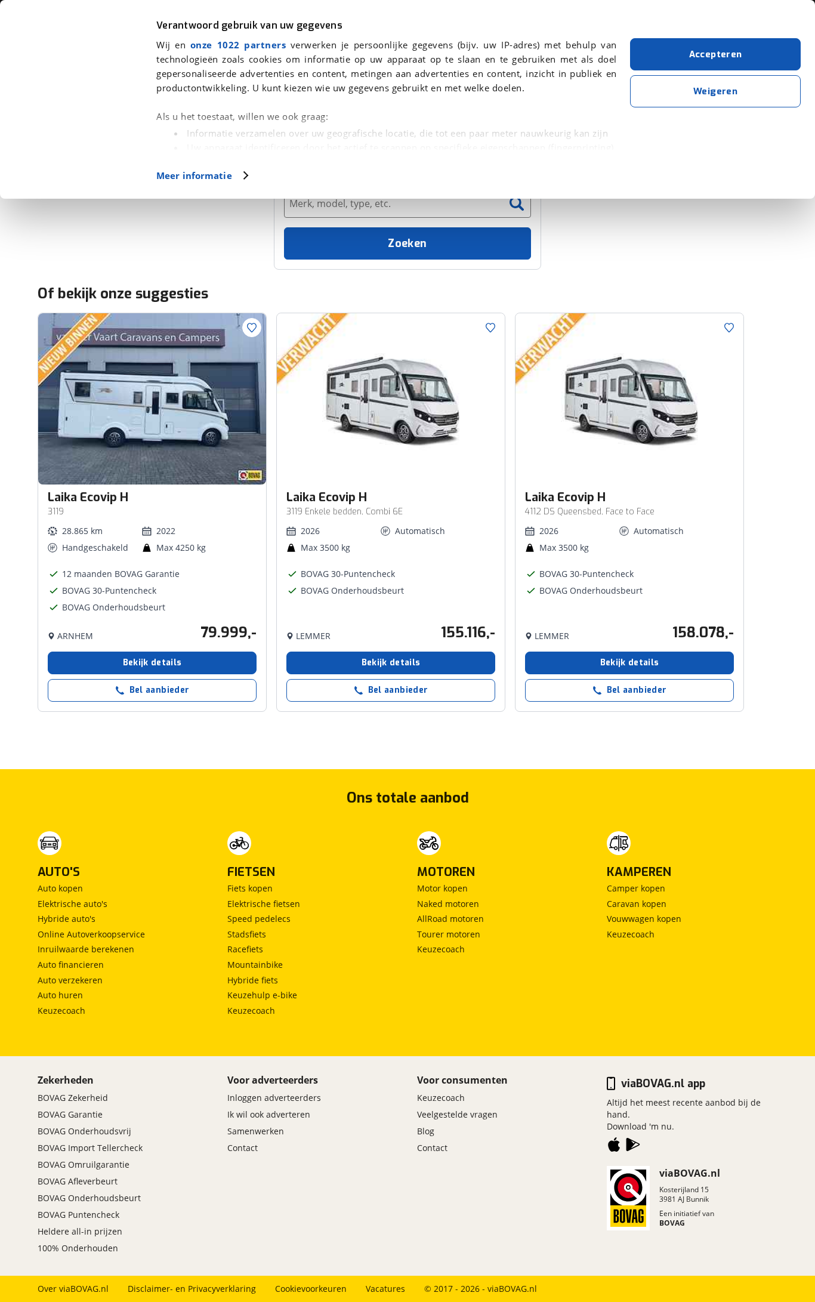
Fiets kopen (250, 888)
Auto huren (60, 995)
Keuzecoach (61, 1010)
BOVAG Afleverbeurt (78, 1181)
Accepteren (715, 54)
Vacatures (385, 1288)
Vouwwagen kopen (644, 918)
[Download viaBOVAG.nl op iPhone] (614, 1146)
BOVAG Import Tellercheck (90, 1147)
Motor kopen (442, 888)
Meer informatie (194, 175)
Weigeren (715, 91)
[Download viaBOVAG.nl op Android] (633, 1146)
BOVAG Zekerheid (73, 1097)
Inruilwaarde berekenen (86, 949)
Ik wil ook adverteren (268, 1114)
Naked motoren (448, 903)
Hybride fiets (252, 980)
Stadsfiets (246, 934)
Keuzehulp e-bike (262, 995)
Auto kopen (60, 888)
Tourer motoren (448, 934)
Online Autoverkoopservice (91, 934)
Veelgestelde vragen (457, 1114)
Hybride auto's (66, 918)
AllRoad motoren (450, 918)
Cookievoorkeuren (311, 1288)
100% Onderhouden (78, 1248)
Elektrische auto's (72, 903)
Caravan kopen (636, 903)
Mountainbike (255, 964)
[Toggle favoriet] (251, 327)
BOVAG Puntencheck (78, 1214)
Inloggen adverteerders (274, 1097)
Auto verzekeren (70, 980)
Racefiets (245, 949)
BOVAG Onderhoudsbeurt (89, 1198)
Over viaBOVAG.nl (73, 1288)
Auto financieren (71, 964)
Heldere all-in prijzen (80, 1231)
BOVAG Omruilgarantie (83, 1164)
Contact (242, 1147)
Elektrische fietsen (263, 903)
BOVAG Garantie (70, 1114)
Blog (425, 1131)
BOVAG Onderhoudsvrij (84, 1131)
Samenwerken (255, 1131)
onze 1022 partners (238, 45)
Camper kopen (636, 888)
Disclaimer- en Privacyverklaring (192, 1288)
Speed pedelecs (259, 918)
